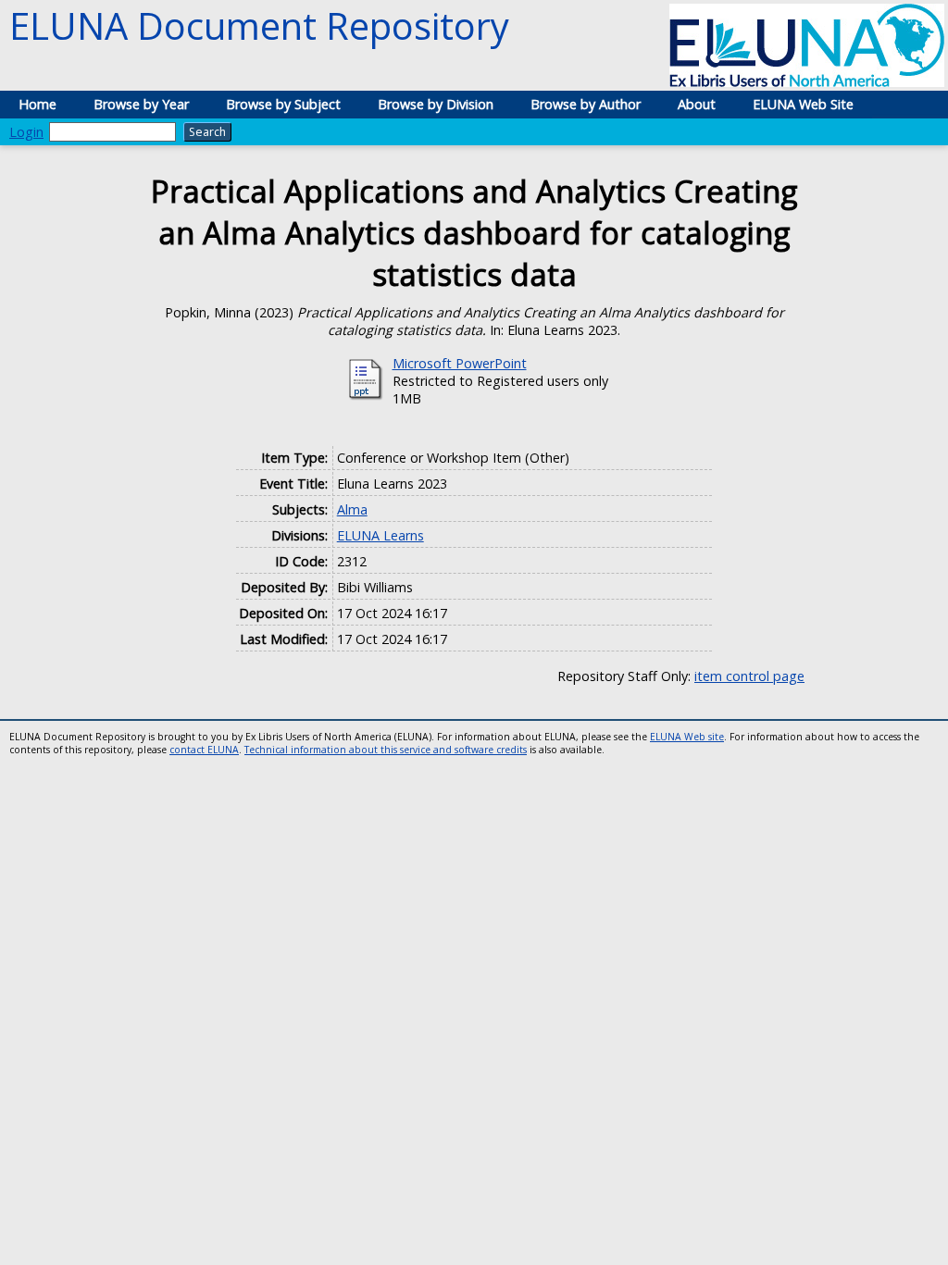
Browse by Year (141, 104)
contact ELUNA (204, 749)
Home (37, 104)
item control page (749, 676)
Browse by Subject (283, 104)
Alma (352, 509)
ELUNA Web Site (803, 104)
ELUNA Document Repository (259, 25)
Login (26, 132)
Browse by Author (585, 104)
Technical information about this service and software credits (385, 749)
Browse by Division (435, 104)
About (697, 104)
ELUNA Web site (687, 736)
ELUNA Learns (380, 535)
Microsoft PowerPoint (460, 363)
